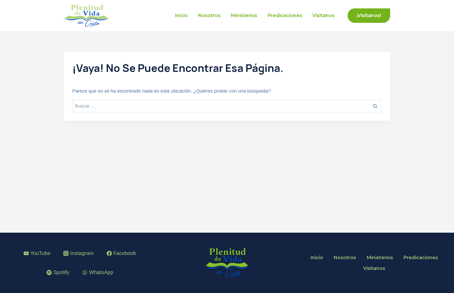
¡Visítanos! (369, 15)
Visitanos (323, 15)
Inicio (181, 15)
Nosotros (209, 15)
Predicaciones (284, 15)
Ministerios (244, 15)
